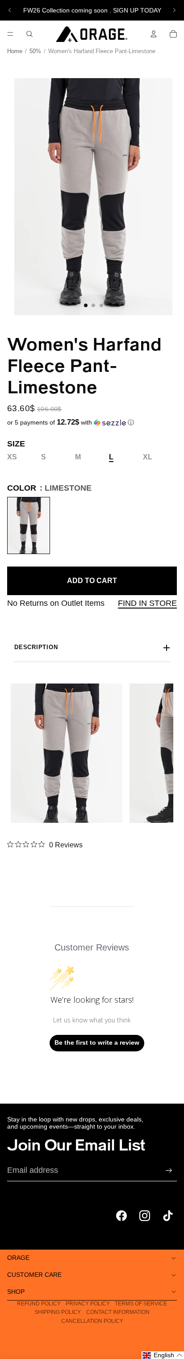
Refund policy (39, 1304)
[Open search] (29, 34)
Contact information (118, 1312)
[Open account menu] (153, 34)
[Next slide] (174, 10)
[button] (70, 422)
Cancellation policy (92, 1321)
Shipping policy (57, 1312)
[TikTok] (168, 1216)
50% (35, 51)
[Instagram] (145, 1216)
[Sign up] (169, 1171)
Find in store (147, 603)
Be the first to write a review (96, 1042)
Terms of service (141, 1304)
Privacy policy (88, 1304)
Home (14, 51)
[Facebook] (121, 1216)
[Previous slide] (10, 10)
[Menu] (10, 34)
